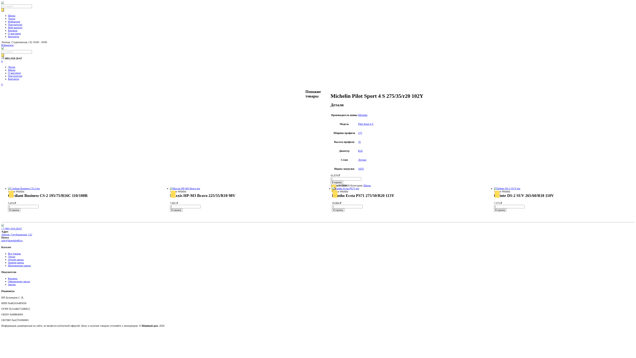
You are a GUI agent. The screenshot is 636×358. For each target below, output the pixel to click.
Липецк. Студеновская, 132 (16, 234)
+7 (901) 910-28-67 (11, 228)
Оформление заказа (19, 281)
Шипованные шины (19, 265)
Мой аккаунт (15, 27)
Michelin (362, 115)
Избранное (14, 21)
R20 (360, 150)
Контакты (13, 36)
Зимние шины (16, 262)
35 (359, 142)
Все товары (14, 253)
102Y (361, 168)
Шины (11, 15)
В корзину (337, 182)
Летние (362, 159)
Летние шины (16, 259)
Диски (11, 18)
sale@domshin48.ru (12, 240)
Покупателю (15, 24)
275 (360, 133)
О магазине (14, 33)
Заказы (12, 284)
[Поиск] (2, 10)
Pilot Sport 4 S (365, 124)
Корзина (12, 30)
